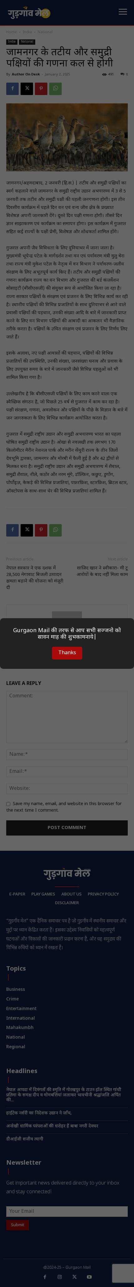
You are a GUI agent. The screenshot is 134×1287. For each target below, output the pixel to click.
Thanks (67, 653)
